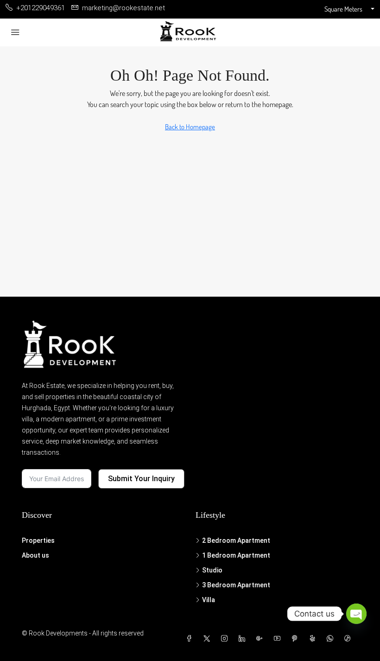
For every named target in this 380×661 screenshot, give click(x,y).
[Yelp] (314, 638)
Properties (38, 540)
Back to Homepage (190, 126)
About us (35, 555)
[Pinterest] (296, 638)
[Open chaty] (356, 614)
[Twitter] (208, 638)
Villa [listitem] (208, 600)
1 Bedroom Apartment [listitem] (236, 555)
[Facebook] (191, 638)
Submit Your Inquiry (141, 478)
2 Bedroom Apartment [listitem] (236, 540)
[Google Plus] (261, 638)
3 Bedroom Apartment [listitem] (236, 585)
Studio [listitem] (212, 570)
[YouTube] (279, 638)
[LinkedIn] (244, 638)
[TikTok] (349, 638)
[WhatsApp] (332, 638)
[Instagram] (226, 638)
